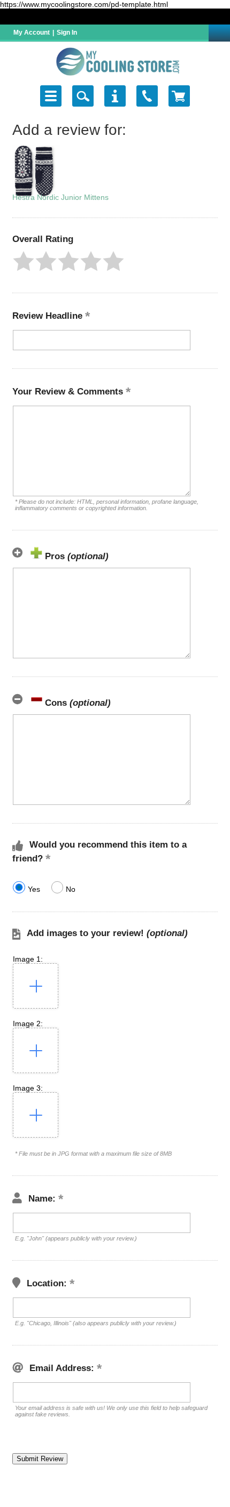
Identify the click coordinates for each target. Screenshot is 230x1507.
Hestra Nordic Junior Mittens (60, 197)
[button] (23, 261)
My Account (31, 32)
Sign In (67, 32)
